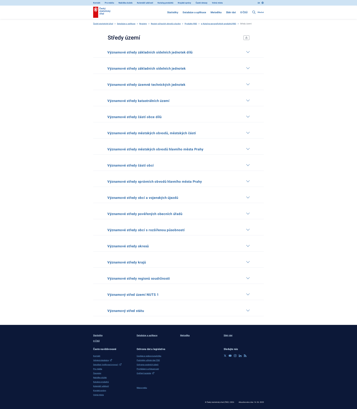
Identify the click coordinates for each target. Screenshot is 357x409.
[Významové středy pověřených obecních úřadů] (185, 213)
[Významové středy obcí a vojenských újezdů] (180, 197)
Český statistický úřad (103, 24)
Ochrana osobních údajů (147, 364)
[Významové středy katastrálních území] (172, 100)
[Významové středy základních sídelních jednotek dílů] (195, 52)
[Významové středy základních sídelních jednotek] (188, 68)
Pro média (109, 3)
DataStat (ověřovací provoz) (105, 364)
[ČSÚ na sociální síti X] (225, 355)
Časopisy (97, 373)
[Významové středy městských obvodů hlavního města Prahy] (206, 149)
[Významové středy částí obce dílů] (164, 116)
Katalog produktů (165, 3)
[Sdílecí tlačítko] (246, 38)
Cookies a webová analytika (149, 356)
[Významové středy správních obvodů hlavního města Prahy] (204, 181)
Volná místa (217, 3)
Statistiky (172, 12)
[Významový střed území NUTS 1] (161, 294)
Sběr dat (231, 12)
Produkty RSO (191, 24)
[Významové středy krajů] (148, 262)
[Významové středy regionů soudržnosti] (172, 278)
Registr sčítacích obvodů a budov (166, 24)
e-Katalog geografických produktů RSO (218, 24)
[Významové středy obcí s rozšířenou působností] (187, 229)
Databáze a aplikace (194, 12)
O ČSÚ (244, 12)
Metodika (216, 12)
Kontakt (96, 3)
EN (259, 3)
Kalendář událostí (145, 3)
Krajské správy (184, 3)
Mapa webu (142, 388)
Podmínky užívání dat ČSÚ (148, 360)
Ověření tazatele (144, 373)
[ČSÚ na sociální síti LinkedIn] (240, 355)
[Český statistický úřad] (101, 12)
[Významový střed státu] (146, 310)
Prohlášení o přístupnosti (148, 369)
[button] (113, 349)
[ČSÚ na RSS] (245, 355)
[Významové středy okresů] (151, 245)
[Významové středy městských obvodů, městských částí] (198, 132)
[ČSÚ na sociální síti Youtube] (230, 355)
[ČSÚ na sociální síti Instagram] (235, 355)
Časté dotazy (202, 3)
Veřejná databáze (101, 360)
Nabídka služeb (125, 3)
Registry (143, 24)
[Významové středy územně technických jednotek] (188, 84)
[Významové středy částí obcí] (156, 165)
